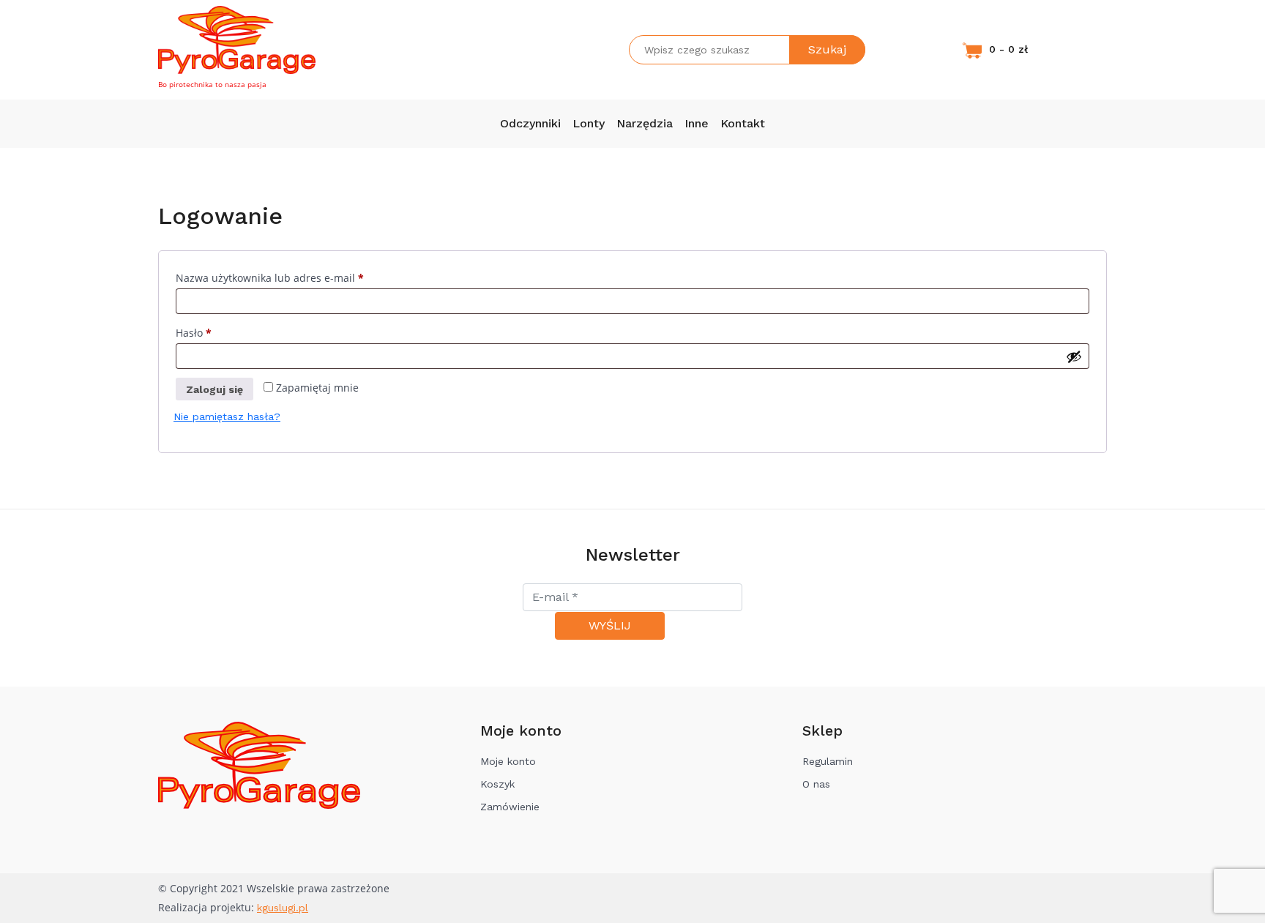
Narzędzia (644, 123)
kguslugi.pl (282, 907)
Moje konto (508, 761)
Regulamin (827, 761)
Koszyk (497, 784)
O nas (816, 784)
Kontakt (742, 123)
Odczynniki (530, 123)
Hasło (220, 332)
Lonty (588, 123)
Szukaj (827, 49)
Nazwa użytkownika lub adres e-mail (296, 277)
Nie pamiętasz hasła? (226, 416)
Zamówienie (510, 806)
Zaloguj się (214, 389)
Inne (696, 123)
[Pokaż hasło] (1074, 356)
